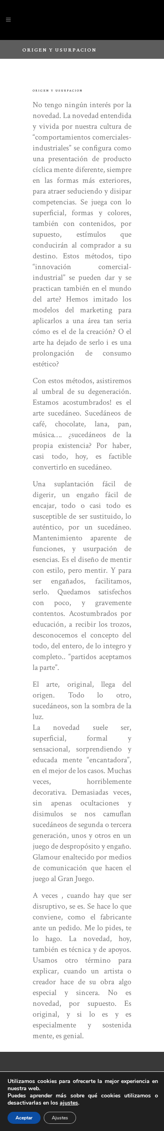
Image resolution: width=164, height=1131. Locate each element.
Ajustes (60, 1118)
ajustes (69, 1103)
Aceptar (24, 1118)
